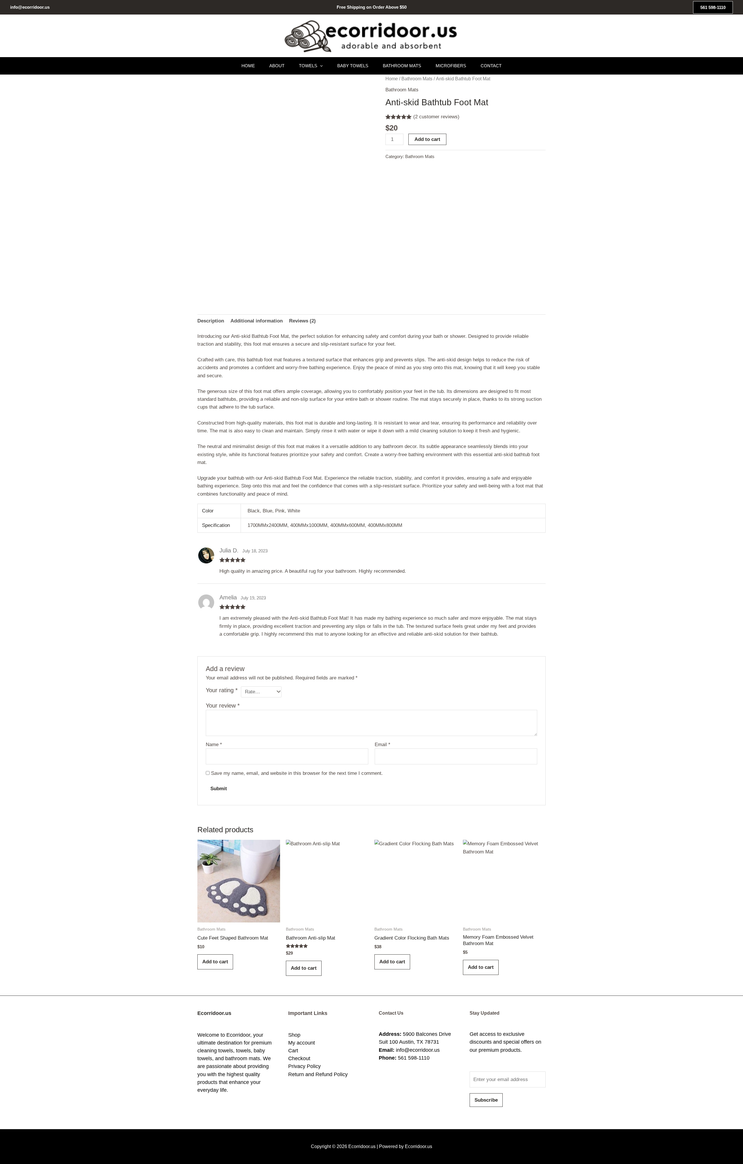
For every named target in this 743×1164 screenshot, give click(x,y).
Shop (294, 1035)
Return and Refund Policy (318, 1074)
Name (214, 744)
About (276, 65)
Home (248, 65)
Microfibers (451, 65)
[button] (713, 7)
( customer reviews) (436, 116)
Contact (491, 65)
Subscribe (486, 1100)
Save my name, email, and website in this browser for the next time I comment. (297, 773)
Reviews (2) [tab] (302, 321)
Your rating (222, 690)
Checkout (299, 1058)
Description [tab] (210, 321)
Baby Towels (352, 65)
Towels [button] (308, 65)
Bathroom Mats (402, 65)
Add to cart (427, 139)
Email (382, 744)
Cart (293, 1051)
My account (301, 1043)
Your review (223, 705)
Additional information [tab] (256, 321)
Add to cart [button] (215, 961)
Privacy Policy (304, 1066)
